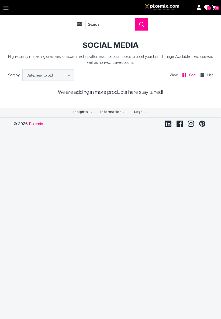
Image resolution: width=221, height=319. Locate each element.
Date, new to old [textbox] (39, 75)
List (210, 74)
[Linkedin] (168, 124)
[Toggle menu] (6, 7)
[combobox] (48, 75)
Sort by (14, 74)
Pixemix (36, 123)
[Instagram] (191, 124)
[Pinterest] (202, 124)
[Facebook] (180, 124)
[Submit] (141, 24)
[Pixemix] (169, 7)
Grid (192, 74)
